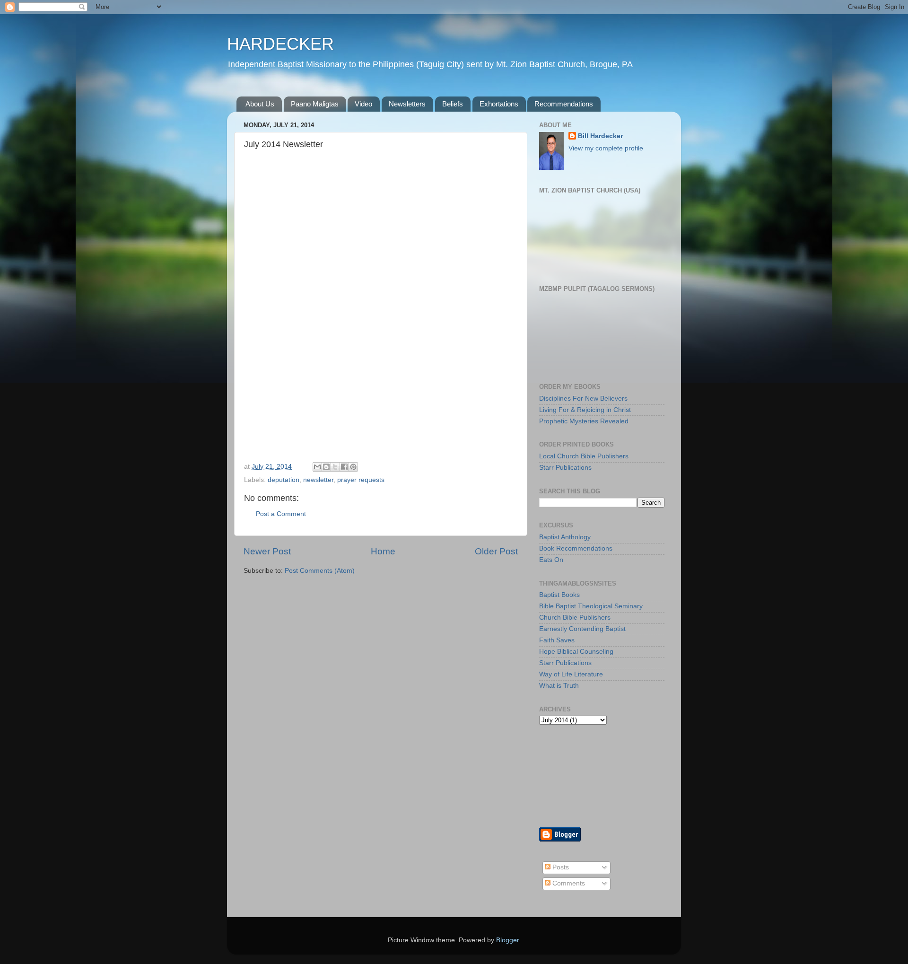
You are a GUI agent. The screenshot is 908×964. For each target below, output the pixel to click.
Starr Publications (565, 467)
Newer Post (267, 551)
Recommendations (563, 104)
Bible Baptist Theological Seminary (591, 606)
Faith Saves (557, 640)
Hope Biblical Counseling (576, 651)
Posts (559, 867)
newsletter (318, 479)
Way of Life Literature (571, 674)
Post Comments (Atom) (320, 570)
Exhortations (499, 104)
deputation (283, 479)
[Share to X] (335, 467)
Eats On (551, 559)
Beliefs (452, 104)
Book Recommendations (575, 548)
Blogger (507, 940)
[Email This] (317, 467)
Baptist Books (559, 594)
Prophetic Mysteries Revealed (584, 421)
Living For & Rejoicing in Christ (585, 409)
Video (363, 104)
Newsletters (407, 104)
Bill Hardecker (600, 136)
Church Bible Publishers (575, 617)
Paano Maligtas (315, 104)
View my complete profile (605, 148)
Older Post (496, 551)
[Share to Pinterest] (353, 467)
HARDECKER (280, 43)
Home (383, 551)
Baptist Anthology (565, 537)
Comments (567, 883)
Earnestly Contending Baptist (582, 628)
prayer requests (360, 479)
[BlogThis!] (326, 467)
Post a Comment (281, 513)
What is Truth (559, 685)
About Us (259, 104)
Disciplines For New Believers (583, 398)
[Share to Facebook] (344, 467)
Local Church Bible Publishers (584, 456)
